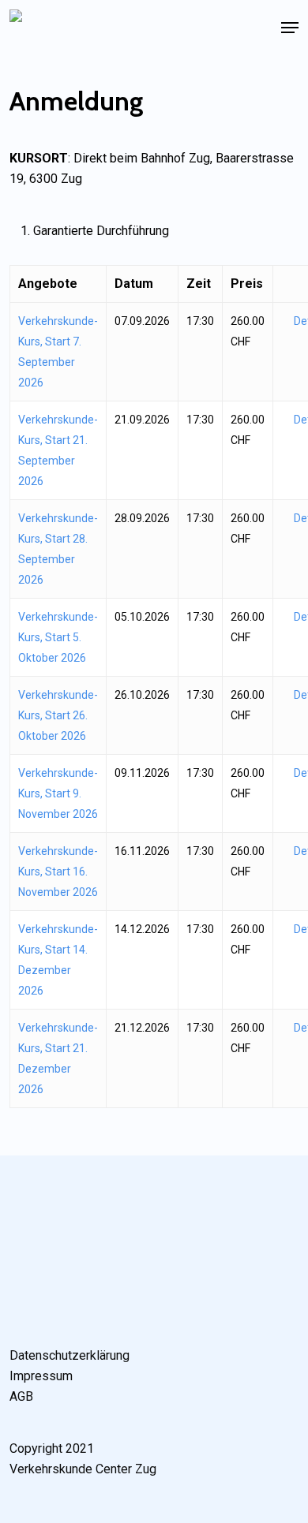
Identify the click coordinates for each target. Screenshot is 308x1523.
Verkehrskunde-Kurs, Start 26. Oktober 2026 (58, 715)
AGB (21, 1396)
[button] (290, 27)
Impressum (41, 1375)
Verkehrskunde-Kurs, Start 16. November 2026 (58, 871)
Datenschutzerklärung (69, 1355)
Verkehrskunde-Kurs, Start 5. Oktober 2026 (58, 637)
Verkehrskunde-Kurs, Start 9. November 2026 (58, 793)
